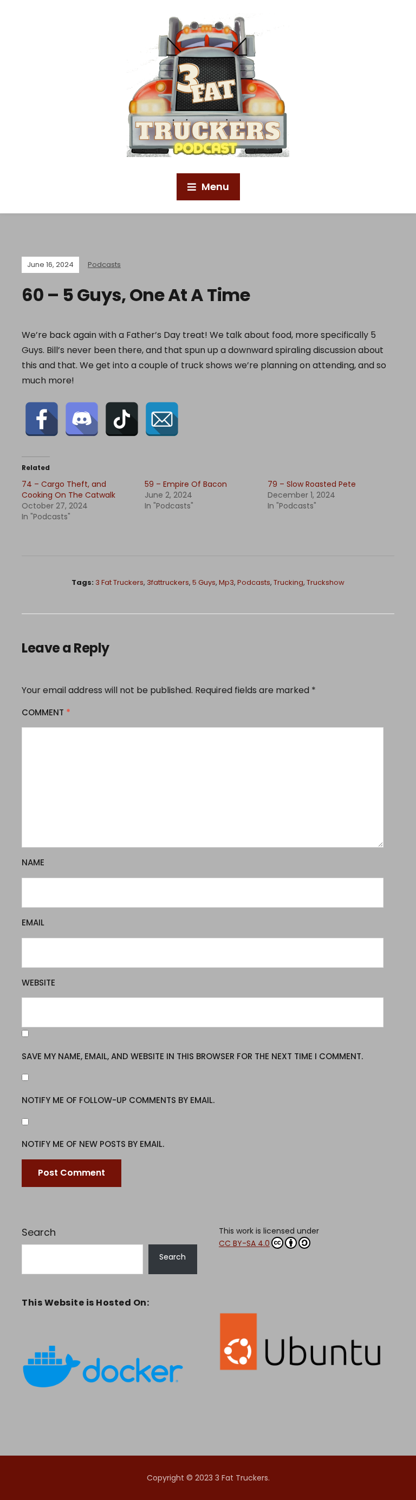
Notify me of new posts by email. (93, 1144)
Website (38, 982)
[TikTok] (122, 419)
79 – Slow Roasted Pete (312, 484)
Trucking (288, 582)
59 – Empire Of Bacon (186, 484)
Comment (46, 712)
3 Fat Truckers (119, 582)
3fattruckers (168, 582)
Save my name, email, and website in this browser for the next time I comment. (192, 1056)
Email (33, 922)
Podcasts (104, 264)
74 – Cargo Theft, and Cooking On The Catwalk (68, 489)
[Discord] (81, 419)
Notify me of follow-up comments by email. (118, 1100)
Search (39, 1232)
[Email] (162, 419)
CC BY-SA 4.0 (244, 1243)
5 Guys (204, 582)
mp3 (226, 582)
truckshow (325, 582)
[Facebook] (41, 419)
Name (33, 862)
